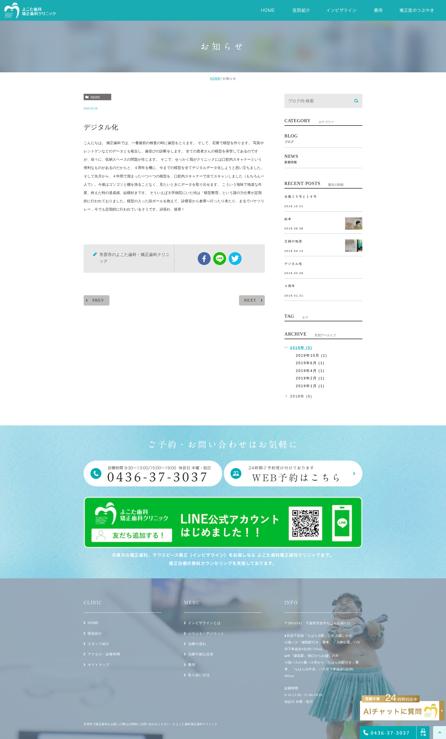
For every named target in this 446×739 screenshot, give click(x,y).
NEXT (250, 300)
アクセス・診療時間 (104, 654)
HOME (215, 78)
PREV (98, 300)
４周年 (289, 286)
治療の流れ (197, 644)
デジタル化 (293, 264)
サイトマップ (98, 665)
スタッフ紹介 (98, 644)
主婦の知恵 (293, 241)
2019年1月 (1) (310, 386)
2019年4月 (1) (310, 371)
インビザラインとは (204, 623)
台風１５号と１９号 (300, 196)
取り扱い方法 (199, 675)
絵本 (288, 219)
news (95, 97)
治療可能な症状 (200, 654)
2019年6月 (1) (310, 363)
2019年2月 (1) (310, 378)
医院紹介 (95, 633)
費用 (191, 665)
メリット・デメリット (206, 633)
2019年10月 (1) (311, 355)
